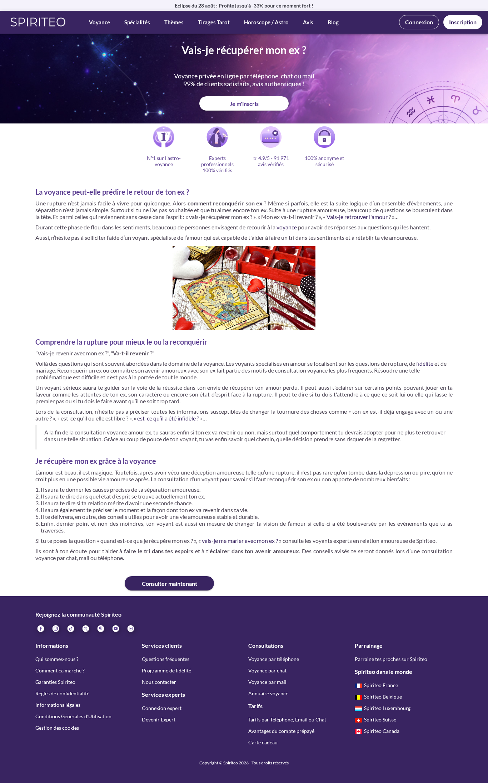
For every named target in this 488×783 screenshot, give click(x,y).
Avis (308, 22)
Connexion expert (161, 708)
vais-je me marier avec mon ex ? (240, 540)
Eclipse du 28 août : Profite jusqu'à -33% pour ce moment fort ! (244, 6)
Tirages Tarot (214, 22)
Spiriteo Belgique (383, 697)
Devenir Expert (158, 719)
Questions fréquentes (165, 659)
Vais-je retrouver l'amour (357, 216)
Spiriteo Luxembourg (387, 708)
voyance (287, 227)
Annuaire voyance (268, 693)
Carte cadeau (263, 742)
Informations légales (57, 705)
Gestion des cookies (57, 728)
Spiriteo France (381, 685)
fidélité (424, 363)
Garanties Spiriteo (55, 682)
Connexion (419, 22)
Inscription (463, 22)
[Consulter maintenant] (80, 577)
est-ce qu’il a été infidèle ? (167, 418)
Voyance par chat (267, 670)
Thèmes (174, 22)
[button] (38, 22)
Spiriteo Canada (381, 731)
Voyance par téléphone (273, 659)
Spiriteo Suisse (380, 719)
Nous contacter (159, 682)
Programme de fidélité (166, 670)
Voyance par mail (267, 682)
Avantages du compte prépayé (281, 731)
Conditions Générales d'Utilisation (73, 716)
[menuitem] (130, 628)
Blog (333, 22)
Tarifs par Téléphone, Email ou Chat (287, 719)
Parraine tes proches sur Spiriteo (391, 659)
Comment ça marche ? (60, 670)
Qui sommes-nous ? (57, 659)
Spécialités (137, 22)
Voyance (99, 22)
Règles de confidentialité (62, 693)
